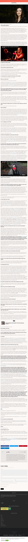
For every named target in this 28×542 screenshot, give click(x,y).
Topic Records (2, 364)
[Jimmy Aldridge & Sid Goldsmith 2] (3, 323)
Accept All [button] (7, 540)
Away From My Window (10, 438)
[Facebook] (12, 533)
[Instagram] (15, 533)
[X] (14, 533)
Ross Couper (23, 236)
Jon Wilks (2, 24)
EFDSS (22, 72)
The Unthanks (12, 224)
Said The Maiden (14, 217)
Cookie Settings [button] (3, 540)
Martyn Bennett (12, 82)
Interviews (4, 24)
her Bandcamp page (15, 439)
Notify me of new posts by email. (4, 486)
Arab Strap (8, 270)
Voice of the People (7, 364)
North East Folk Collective (10, 140)
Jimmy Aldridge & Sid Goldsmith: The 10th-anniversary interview (14, 323)
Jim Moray (17, 221)
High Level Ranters (13, 152)
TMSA (10, 72)
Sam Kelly (15, 209)
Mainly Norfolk (20, 416)
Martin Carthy (8, 204)
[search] (26, 503)
